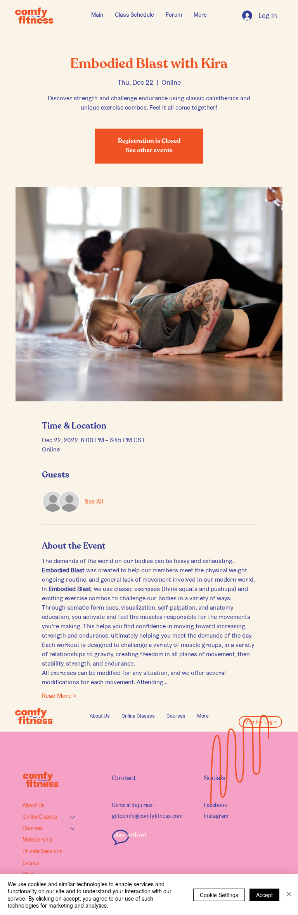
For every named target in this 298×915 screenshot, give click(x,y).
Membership (38, 839)
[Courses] (73, 829)
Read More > (59, 696)
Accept (264, 895)
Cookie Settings (219, 895)
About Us (34, 805)
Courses (33, 828)
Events (31, 862)
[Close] (288, 894)
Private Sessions (42, 851)
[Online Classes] (73, 817)
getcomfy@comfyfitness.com (147, 815)
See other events (149, 151)
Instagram (216, 815)
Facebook (215, 805)
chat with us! (130, 835)
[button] (138, 716)
